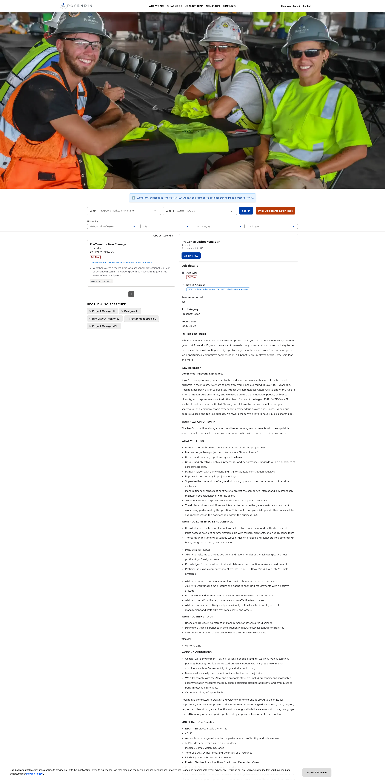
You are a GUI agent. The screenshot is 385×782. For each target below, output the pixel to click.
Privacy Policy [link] (34, 774)
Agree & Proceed (317, 772)
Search (246, 210)
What (93, 210)
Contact (307, 6)
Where (170, 210)
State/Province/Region (102, 226)
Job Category (203, 226)
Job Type (254, 226)
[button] (109, 244)
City (145, 226)
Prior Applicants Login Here (275, 210)
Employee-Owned (290, 6)
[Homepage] (76, 6)
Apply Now (191, 255)
